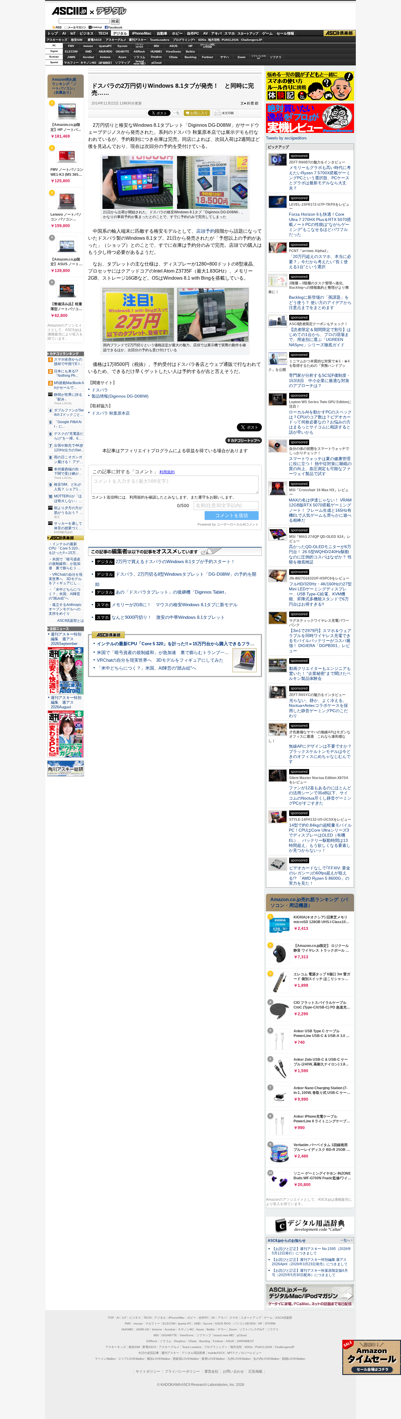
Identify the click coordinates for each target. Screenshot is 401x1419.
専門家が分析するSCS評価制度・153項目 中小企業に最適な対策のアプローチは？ (320, 380)
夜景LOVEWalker (213, 1358)
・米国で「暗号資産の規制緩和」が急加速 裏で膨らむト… (64, 563)
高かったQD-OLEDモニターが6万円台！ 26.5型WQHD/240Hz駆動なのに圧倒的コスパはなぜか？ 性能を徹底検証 (320, 554)
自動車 (162, 33)
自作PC (193, 33)
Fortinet (207, 57)
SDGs (202, 39)
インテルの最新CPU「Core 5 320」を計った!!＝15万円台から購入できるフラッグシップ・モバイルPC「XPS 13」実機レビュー (223, 643)
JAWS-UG (142, 1329)
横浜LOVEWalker (158, 1358)
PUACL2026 (230, 39)
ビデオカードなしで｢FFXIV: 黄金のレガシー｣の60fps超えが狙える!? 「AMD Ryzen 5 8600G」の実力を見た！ (319, 876)
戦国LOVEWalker (293, 1358)
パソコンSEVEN (139, 45)
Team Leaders (191, 1347)
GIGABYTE (122, 51)
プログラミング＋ (216, 1347)
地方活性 (214, 39)
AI (64, 33)
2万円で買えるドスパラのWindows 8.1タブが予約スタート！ (175, 561)
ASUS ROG (105, 51)
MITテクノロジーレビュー (244, 1352)
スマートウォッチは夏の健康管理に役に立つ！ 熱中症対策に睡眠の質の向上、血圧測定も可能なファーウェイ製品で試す (320, 466)
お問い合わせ (233, 1371)
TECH (103, 33)
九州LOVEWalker (239, 1358)
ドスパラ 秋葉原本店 (111, 413)
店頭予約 (205, 231)
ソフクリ (276, 57)
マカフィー (71, 62)
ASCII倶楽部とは (70, 621)
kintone (105, 57)
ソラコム (139, 57)
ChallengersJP (251, 39)
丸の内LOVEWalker (266, 1358)
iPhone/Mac (141, 33)
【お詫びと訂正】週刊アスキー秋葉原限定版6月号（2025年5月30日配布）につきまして (310, 1272)
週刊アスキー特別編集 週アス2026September (66, 639)
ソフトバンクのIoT (258, 57)
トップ (52, 33)
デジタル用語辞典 (193, 1352)
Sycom (122, 46)
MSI (156, 46)
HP (190, 46)
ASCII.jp (69, 11)
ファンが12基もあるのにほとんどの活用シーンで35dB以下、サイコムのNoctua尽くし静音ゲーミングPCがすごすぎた (320, 795)
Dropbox (156, 56)
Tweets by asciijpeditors (286, 138)
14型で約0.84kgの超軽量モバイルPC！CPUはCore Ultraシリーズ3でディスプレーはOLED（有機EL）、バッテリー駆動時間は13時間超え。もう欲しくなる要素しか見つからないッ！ (320, 838)
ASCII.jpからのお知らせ (287, 1241)
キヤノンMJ (88, 62)
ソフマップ (122, 62)
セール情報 (285, 33)
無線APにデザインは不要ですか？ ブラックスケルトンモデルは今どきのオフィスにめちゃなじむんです (322, 754)
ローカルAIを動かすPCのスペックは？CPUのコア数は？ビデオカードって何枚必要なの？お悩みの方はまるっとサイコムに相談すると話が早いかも (320, 422)
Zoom (241, 57)
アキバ (216, 33)
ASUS (173, 46)
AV (205, 33)
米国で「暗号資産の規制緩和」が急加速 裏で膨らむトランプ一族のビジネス (174, 652)
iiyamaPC (105, 46)
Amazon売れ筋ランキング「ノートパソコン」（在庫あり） (64, 85)
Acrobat (88, 57)
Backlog (190, 57)
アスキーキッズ (57, 39)
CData (173, 57)
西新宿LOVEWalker (186, 1358)
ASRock (139, 51)
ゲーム (267, 33)
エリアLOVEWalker (131, 1358)
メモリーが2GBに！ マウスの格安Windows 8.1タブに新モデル (174, 604)
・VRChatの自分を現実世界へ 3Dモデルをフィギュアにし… (65, 578)
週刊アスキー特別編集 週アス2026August (66, 702)
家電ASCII (95, 39)
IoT (72, 33)
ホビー (177, 33)
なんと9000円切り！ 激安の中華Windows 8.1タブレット (168, 617)
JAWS (71, 57)
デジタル (108, 10)
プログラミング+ (184, 39)
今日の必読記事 (148, 1352)
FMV (71, 46)
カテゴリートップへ (243, 440)
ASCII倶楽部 (339, 33)
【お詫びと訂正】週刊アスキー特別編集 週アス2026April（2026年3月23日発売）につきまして (310, 1262)
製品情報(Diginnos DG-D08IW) (120, 396)
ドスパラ (100, 390)
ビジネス (87, 33)
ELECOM (71, 51)
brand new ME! (224, 1335)
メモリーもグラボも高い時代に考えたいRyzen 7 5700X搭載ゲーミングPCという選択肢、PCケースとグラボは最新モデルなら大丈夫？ (320, 177)
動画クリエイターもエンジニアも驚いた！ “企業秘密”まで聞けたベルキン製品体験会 (320, 673)
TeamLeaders (159, 39)
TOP (111, 1317)
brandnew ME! (140, 62)
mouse (88, 46)
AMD (88, 51)
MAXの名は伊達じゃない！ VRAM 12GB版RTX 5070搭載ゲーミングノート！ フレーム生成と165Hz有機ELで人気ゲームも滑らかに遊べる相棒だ (320, 510)
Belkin (190, 51)
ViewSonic (173, 51)
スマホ (229, 33)
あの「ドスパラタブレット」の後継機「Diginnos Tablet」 (172, 591)
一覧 (176, 113)
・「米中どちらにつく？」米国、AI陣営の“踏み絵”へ (64, 593)
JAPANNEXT (105, 62)
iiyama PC (184, 1323)
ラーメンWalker (105, 1358)
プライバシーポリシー (182, 1371)
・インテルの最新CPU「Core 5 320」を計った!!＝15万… (65, 548)
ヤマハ (224, 57)
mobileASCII (216, 1352)
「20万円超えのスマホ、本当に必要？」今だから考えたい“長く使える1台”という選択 (320, 261)
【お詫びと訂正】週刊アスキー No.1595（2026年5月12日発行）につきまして (311, 1251)
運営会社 (211, 1371)
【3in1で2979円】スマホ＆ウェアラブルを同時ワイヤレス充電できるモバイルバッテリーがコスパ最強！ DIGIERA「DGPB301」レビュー (320, 640)
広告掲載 (255, 1371)
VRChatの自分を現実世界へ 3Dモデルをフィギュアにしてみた (160, 660)
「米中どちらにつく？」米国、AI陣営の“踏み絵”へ (146, 667)
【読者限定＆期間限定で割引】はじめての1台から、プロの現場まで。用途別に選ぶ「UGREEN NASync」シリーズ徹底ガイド (320, 337)
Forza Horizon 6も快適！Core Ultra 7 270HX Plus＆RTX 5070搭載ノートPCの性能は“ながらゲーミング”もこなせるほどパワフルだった (320, 224)
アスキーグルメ (116, 39)
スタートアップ (247, 33)
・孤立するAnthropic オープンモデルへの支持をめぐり (65, 609)
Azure (122, 57)
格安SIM (76, 39)
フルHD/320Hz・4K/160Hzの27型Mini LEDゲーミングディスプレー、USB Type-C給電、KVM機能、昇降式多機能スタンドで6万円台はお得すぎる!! (320, 594)
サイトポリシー (148, 1371)
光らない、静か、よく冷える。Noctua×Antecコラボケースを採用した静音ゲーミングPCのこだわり (318, 708)
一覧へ (345, 1240)
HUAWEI (156, 51)
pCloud (156, 62)
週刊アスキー (137, 39)
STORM (270, 1323)
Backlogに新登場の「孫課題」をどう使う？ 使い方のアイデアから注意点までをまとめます (320, 302)
